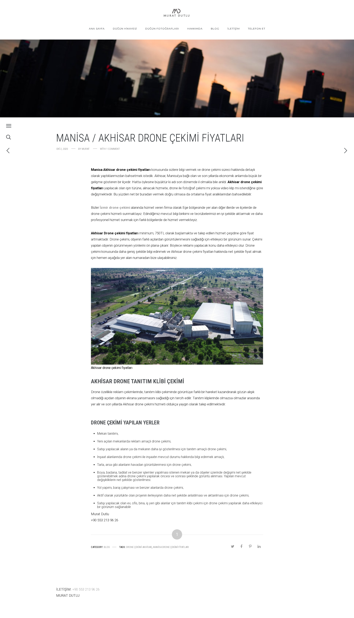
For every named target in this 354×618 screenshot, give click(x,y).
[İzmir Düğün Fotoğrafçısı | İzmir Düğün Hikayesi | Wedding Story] (177, 13)
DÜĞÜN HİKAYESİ (125, 28)
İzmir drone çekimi (115, 207)
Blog (107, 547)
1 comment (113, 148)
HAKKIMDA (195, 28)
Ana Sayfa (97, 28)
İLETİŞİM (233, 28)
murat (86, 148)
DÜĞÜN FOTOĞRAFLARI (162, 28)
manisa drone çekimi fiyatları (171, 547)
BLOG (215, 28)
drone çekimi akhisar (139, 547)
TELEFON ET (256, 28)
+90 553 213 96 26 (86, 589)
